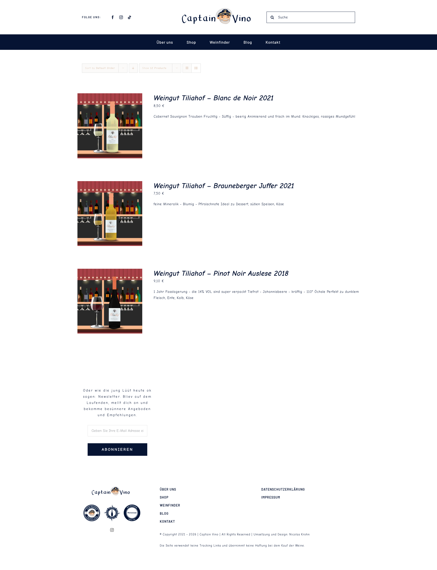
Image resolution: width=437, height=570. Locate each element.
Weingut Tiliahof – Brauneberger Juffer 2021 (224, 186)
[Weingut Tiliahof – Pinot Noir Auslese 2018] (109, 272)
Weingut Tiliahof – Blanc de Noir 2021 (214, 98)
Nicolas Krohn (299, 534)
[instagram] (121, 17)
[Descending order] (133, 68)
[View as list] (196, 68)
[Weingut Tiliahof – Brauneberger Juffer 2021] (109, 184)
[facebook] (113, 17)
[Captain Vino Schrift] (218, 10)
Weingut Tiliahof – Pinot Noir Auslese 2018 (221, 273)
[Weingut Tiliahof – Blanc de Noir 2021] (109, 96)
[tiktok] (130, 17)
